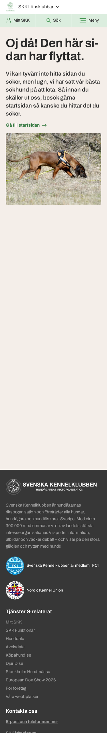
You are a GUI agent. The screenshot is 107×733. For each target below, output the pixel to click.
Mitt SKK (14, 622)
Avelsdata (15, 647)
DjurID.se (14, 663)
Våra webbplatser (22, 696)
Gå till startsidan (23, 125)
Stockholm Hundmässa (28, 671)
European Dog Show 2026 (31, 680)
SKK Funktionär (20, 630)
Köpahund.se (18, 655)
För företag (16, 688)
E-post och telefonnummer (32, 721)
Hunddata (15, 638)
